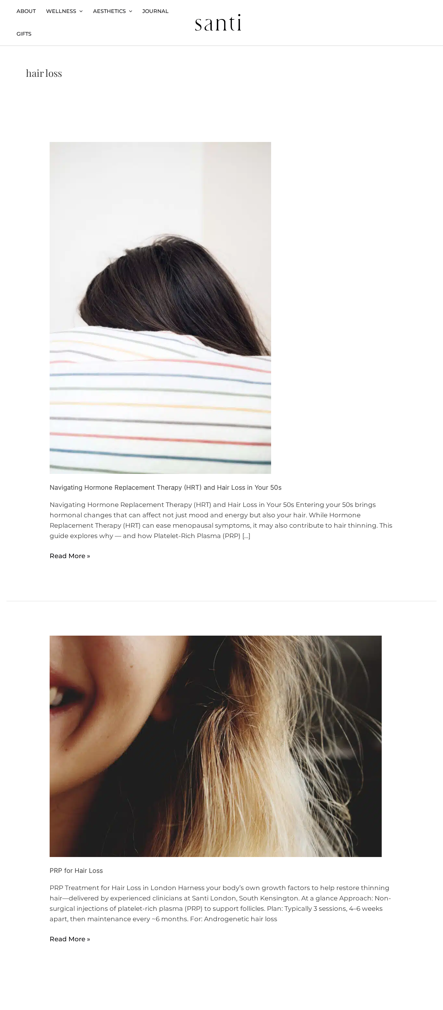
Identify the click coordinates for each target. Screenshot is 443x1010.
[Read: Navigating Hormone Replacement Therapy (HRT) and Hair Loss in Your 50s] (160, 307)
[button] (79, 11)
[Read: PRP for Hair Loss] (216, 746)
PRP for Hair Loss (76, 871)
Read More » (70, 555)
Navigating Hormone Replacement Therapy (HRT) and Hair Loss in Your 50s (165, 487)
